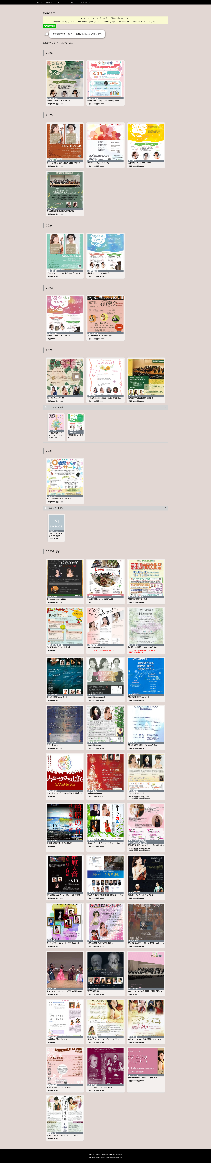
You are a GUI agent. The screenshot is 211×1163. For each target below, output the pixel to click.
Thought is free (117, 1157)
